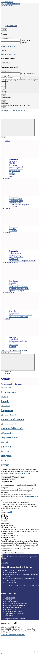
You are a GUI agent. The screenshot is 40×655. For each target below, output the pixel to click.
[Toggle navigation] (18, 127)
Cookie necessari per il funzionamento (14, 502)
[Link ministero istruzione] (10, 4)
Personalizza (6, 477)
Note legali (8, 600)
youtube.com (5, 512)
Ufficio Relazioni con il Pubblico (16, 603)
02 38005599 (12, 572)
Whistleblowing (10, 609)
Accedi (4, 29)
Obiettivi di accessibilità (13, 607)
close (3, 137)
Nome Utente (25, 40)
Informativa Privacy (11, 601)
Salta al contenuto (7, 2)
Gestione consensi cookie (13, 611)
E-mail (23, 73)
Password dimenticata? (8, 46)
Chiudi (4, 90)
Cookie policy (10, 598)
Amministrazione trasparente (14, 613)
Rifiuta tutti (18, 477)
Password (24, 42)
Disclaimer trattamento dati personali (13, 635)
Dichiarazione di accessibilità (15, 605)
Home (7, 371)
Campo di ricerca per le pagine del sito (14, 350)
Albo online (9, 615)
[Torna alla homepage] (13, 111)
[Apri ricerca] (22, 84)
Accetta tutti (8, 479)
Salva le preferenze (17, 553)
